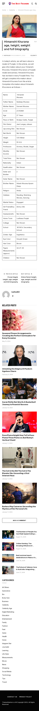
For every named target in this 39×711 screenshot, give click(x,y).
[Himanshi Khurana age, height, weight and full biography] (19, 26)
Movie (4, 661)
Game (4, 633)
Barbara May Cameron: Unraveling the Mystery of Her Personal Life (19, 507)
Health (4, 636)
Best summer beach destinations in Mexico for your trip (26, 557)
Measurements (7, 657)
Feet (3, 629)
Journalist (5, 647)
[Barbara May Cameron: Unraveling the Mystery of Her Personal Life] (19, 493)
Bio (3, 594)
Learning (5, 650)
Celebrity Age (7, 608)
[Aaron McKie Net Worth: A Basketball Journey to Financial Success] (19, 388)
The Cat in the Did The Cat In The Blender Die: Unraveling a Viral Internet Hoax (16, 473)
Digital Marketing (8, 612)
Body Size (6, 598)
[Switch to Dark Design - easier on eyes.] (32, 4)
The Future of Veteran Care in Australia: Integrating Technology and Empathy (26, 569)
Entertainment (7, 619)
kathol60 (7, 55)
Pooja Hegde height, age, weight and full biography (10, 279)
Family (4, 622)
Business (5, 601)
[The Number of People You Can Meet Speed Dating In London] (8, 534)
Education (5, 615)
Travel (4, 682)
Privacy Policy (25, 697)
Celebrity (33, 55)
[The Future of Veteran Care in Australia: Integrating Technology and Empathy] (8, 570)
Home (4, 640)
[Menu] (3, 3)
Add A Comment (19, 520)
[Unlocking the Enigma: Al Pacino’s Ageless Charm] (19, 355)
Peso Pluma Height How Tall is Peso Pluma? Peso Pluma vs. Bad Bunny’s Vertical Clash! (18, 437)
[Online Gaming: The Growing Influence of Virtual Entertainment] (8, 546)
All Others (5, 587)
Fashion (5, 626)
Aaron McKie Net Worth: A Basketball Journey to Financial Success (19, 403)
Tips (3, 678)
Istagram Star (6, 643)
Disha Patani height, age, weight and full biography (29, 279)
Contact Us (12, 697)
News (4, 664)
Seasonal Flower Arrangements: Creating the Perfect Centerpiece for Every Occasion (19, 335)
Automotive (6, 591)
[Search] (36, 3)
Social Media (6, 671)
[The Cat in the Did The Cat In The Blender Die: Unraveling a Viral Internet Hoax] (19, 457)
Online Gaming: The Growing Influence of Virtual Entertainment (24, 546)
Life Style (5, 654)
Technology (6, 675)
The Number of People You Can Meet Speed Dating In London (26, 534)
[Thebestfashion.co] (18, 3)
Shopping (5, 668)
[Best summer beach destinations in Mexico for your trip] (8, 558)
